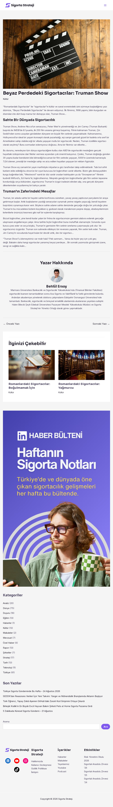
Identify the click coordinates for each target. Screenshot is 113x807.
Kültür (6, 99)
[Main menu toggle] (105, 5)
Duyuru (6, 613)
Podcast (62, 771)
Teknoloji (7, 667)
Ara (106, 726)
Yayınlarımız (63, 764)
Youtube (62, 767)
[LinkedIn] (8, 760)
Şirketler (7, 652)
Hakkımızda (37, 761)
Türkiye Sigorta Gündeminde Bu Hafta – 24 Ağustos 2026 (31, 691)
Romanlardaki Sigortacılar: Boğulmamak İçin (29, 386)
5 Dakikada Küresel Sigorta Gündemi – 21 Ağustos (28, 711)
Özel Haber (8, 642)
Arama (6, 721)
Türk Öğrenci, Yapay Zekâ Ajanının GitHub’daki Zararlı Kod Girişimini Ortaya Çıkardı (44, 701)
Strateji (6, 657)
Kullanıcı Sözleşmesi (41, 765)
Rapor (6, 647)
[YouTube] (16, 760)
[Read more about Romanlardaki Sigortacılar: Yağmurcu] (81, 364)
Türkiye (6, 672)
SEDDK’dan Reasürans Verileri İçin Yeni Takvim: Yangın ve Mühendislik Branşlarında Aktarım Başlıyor (53, 696)
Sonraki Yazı (101, 323)
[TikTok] (16, 769)
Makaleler (8, 632)
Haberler (7, 623)
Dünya (6, 608)
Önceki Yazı (11, 323)
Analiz (6, 603)
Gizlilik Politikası (39, 768)
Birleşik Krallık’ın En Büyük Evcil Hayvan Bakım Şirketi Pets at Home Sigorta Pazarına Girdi (47, 706)
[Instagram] (25, 760)
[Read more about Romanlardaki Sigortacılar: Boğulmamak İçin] (32, 364)
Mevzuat (7, 637)
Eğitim (6, 618)
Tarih (5, 662)
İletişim (34, 772)
